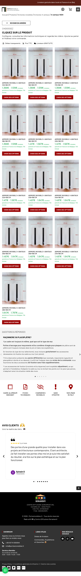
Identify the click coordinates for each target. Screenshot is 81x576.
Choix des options (11, 97)
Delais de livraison (41, 536)
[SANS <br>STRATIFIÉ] (55, 386)
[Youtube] (72, 539)
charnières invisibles (40, 394)
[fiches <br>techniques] (25, 386)
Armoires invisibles (25, 15)
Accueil (5, 15)
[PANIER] (70, 9)
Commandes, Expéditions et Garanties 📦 (44, 541)
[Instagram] (67, 539)
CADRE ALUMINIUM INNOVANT (10, 394)
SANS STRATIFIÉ (55, 394)
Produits (13, 15)
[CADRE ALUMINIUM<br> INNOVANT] (10, 386)
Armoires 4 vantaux (41, 15)
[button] (78, 9)
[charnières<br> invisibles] (40, 386)
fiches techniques (25, 394)
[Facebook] (63, 539)
